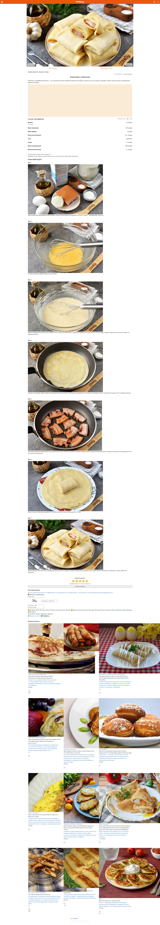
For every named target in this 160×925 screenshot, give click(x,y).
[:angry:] (97, 610)
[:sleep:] (80, 610)
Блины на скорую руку (90, 592)
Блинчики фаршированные (105, 592)
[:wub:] (58, 610)
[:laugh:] (72, 610)
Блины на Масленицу (34, 592)
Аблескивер (102, 749)
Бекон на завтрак (57, 592)
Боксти (101, 899)
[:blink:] (75, 610)
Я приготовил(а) (80, 586)
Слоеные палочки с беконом (37, 892)
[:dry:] (38, 610)
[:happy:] (129, 610)
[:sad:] (124, 610)
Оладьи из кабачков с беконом (73, 824)
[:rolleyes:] (108, 610)
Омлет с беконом (33, 813)
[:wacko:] (119, 610)
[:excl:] (114, 610)
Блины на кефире (46, 592)
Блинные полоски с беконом (37, 674)
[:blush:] (53, 610)
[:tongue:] (92, 610)
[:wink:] (102, 610)
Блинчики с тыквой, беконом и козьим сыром (77, 652)
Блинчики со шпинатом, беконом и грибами (112, 674)
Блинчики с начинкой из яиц (37, 737)
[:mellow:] (33, 612)
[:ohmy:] (29, 610)
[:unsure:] (43, 610)
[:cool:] (48, 610)
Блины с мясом (78, 592)
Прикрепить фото (34, 616)
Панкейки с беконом (70, 749)
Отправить (45, 616)
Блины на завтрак (68, 592)
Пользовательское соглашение (79, 920)
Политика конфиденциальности (80, 922)
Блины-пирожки (104, 824)
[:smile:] (85, 610)
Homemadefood (128, 74)
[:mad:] (63, 610)
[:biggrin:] (33, 610)
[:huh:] (29, 612)
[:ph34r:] (68, 610)
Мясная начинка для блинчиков (73, 889)
